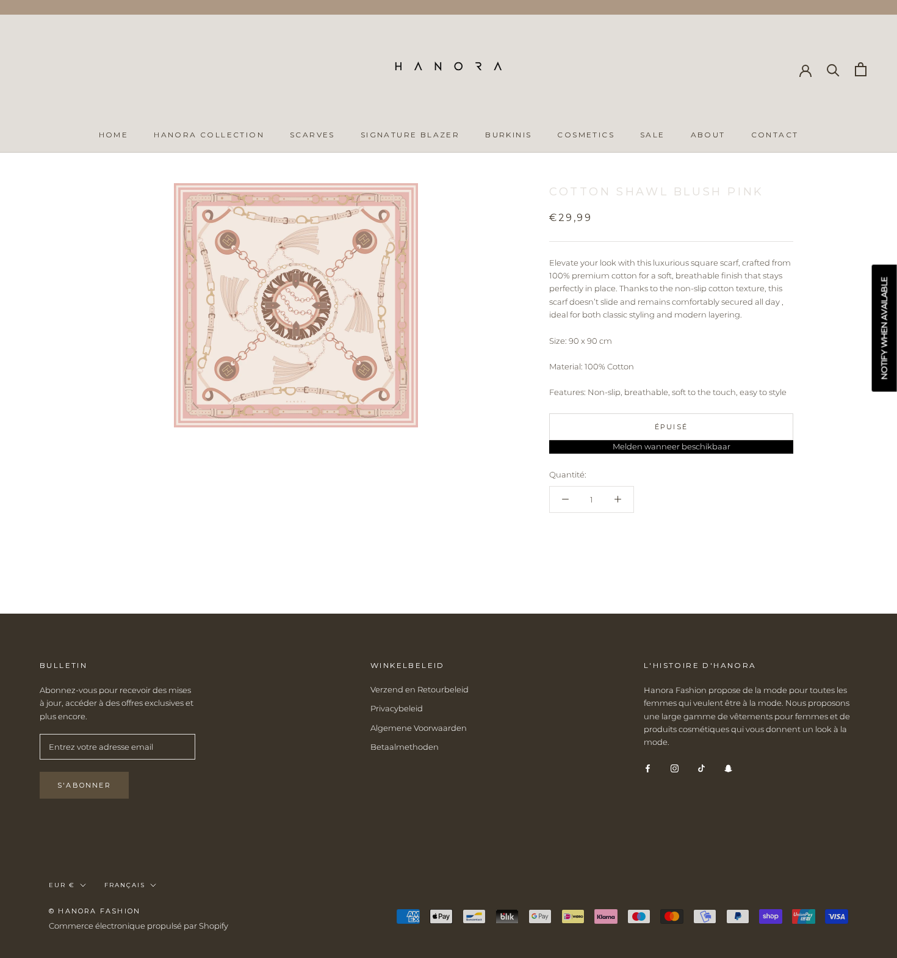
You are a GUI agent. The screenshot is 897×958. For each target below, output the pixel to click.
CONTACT (775, 134)
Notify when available (884, 328)
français (124, 885)
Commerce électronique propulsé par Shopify (138, 926)
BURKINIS (508, 134)
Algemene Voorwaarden (418, 728)
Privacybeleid (396, 708)
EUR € (62, 885)
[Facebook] (648, 767)
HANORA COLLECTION (209, 134)
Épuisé (671, 427)
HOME (114, 134)
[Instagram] (675, 767)
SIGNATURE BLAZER (410, 134)
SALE (652, 134)
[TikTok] (701, 767)
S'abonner (84, 785)
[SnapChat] (728, 767)
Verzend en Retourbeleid (419, 689)
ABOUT (708, 134)
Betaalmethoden (404, 747)
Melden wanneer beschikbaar (671, 446)
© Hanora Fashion (94, 911)
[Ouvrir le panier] (860, 69)
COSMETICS (585, 134)
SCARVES (312, 134)
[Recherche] (833, 69)
